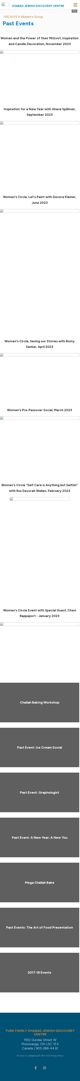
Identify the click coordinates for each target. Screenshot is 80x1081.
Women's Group (32, 17)
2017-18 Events (39, 972)
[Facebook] (35, 1067)
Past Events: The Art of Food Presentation (39, 927)
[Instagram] (44, 1067)
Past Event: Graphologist (39, 792)
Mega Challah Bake (39, 883)
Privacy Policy (57, 1056)
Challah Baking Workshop (39, 702)
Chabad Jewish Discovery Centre (38, 6)
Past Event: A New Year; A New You (39, 838)
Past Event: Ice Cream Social (39, 747)
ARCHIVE (10, 17)
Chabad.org (33, 1056)
